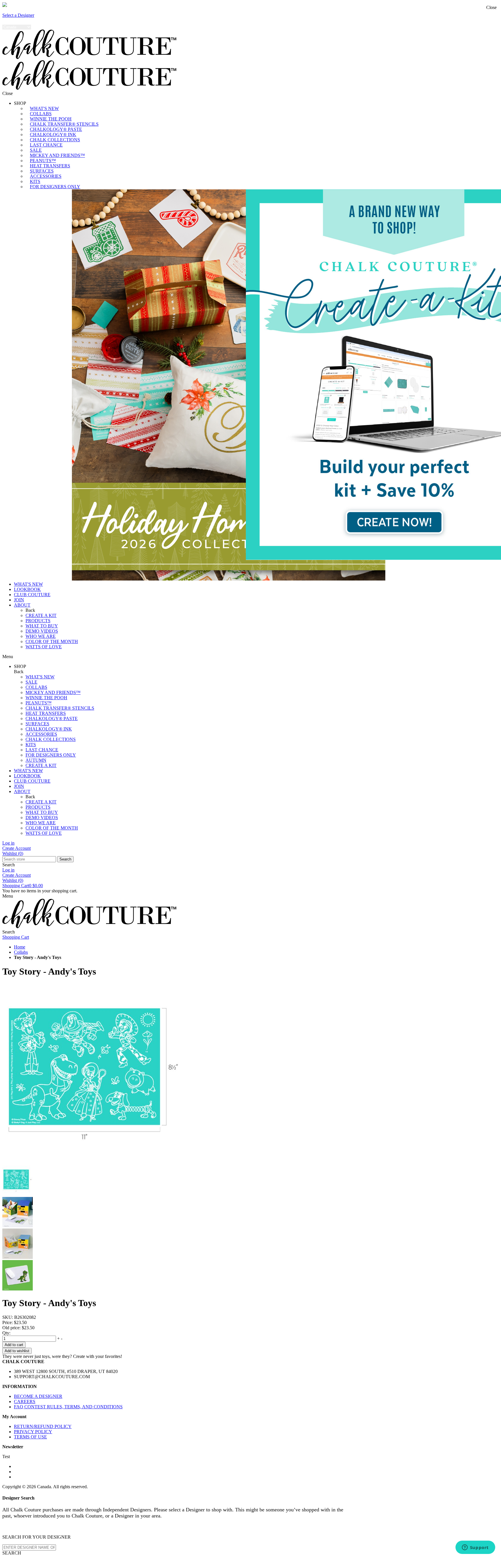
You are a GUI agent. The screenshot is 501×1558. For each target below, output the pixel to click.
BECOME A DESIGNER (38, 1396)
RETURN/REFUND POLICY (43, 1426)
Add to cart (14, 1345)
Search (65, 859)
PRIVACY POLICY (33, 1431)
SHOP (20, 103)
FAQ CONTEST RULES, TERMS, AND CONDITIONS (68, 1406)
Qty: (6, 1332)
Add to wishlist (17, 1351)
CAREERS (24, 1401)
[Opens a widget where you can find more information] (475, 1548)
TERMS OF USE (30, 1436)
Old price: (11, 1327)
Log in (8, 843)
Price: (7, 1322)
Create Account (16, 848)
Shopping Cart (22, 885)
